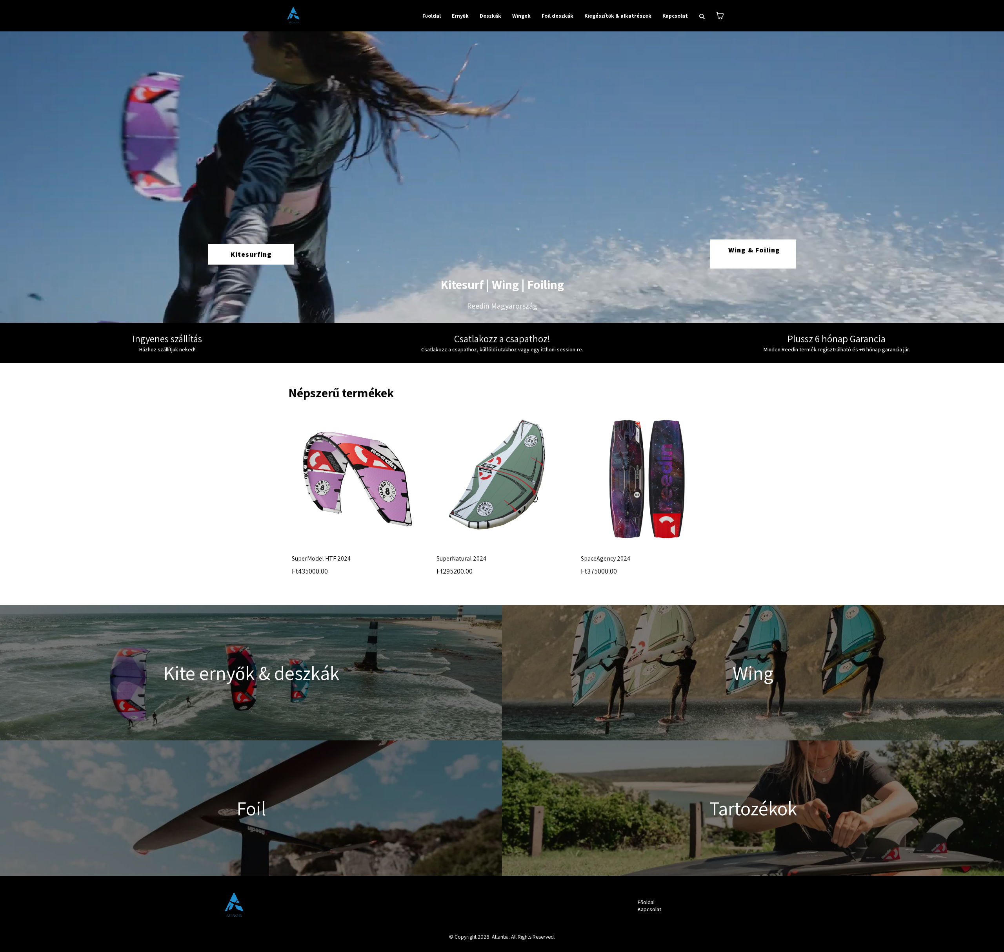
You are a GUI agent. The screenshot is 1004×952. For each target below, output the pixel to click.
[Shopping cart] (720, 16)
